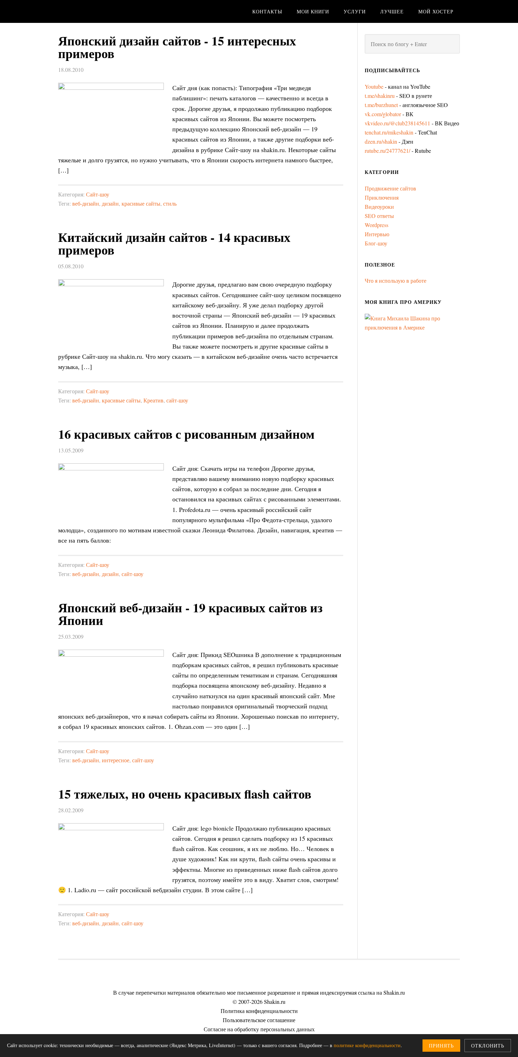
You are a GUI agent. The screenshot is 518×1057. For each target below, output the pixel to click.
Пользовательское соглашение (259, 1020)
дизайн (110, 203)
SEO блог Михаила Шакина (114, 11)
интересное (115, 760)
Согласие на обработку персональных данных (259, 1029)
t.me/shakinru (380, 95)
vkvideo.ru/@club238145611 (397, 123)
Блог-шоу (376, 243)
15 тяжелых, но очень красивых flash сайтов (184, 793)
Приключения (382, 197)
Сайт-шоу (97, 194)
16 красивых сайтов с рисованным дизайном (186, 434)
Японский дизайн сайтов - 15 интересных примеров (177, 46)
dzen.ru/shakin (381, 141)
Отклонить (487, 1045)
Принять (441, 1045)
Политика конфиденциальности (259, 1010)
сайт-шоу (177, 400)
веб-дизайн (85, 203)
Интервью (377, 234)
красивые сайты (141, 203)
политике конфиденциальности (367, 1045)
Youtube (374, 86)
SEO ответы (379, 215)
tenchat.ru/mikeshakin (389, 132)
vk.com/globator (383, 114)
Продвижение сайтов (390, 188)
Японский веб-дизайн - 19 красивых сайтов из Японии (190, 613)
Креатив (153, 400)
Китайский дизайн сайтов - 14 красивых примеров (174, 243)
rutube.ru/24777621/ (387, 150)
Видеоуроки (379, 206)
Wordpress (376, 225)
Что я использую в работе (395, 280)
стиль (170, 203)
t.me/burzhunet (381, 104)
